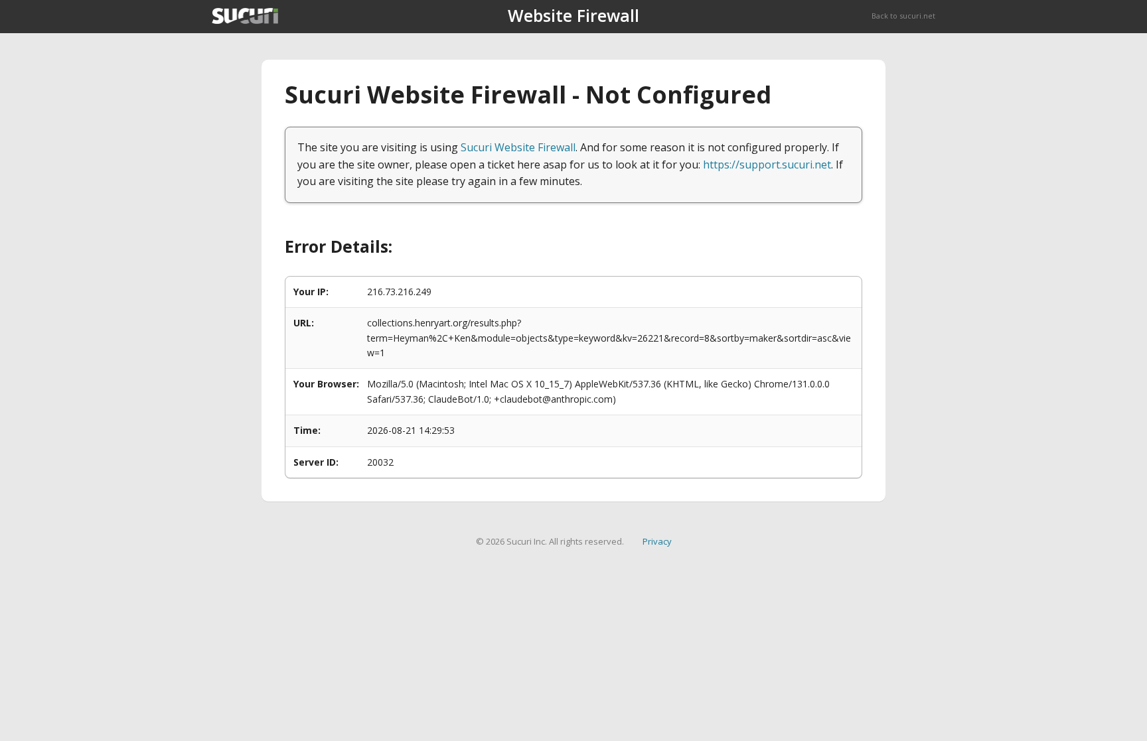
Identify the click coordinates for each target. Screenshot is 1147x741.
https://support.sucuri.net (767, 164)
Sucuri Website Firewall (518, 147)
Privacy (657, 541)
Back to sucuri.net (903, 16)
